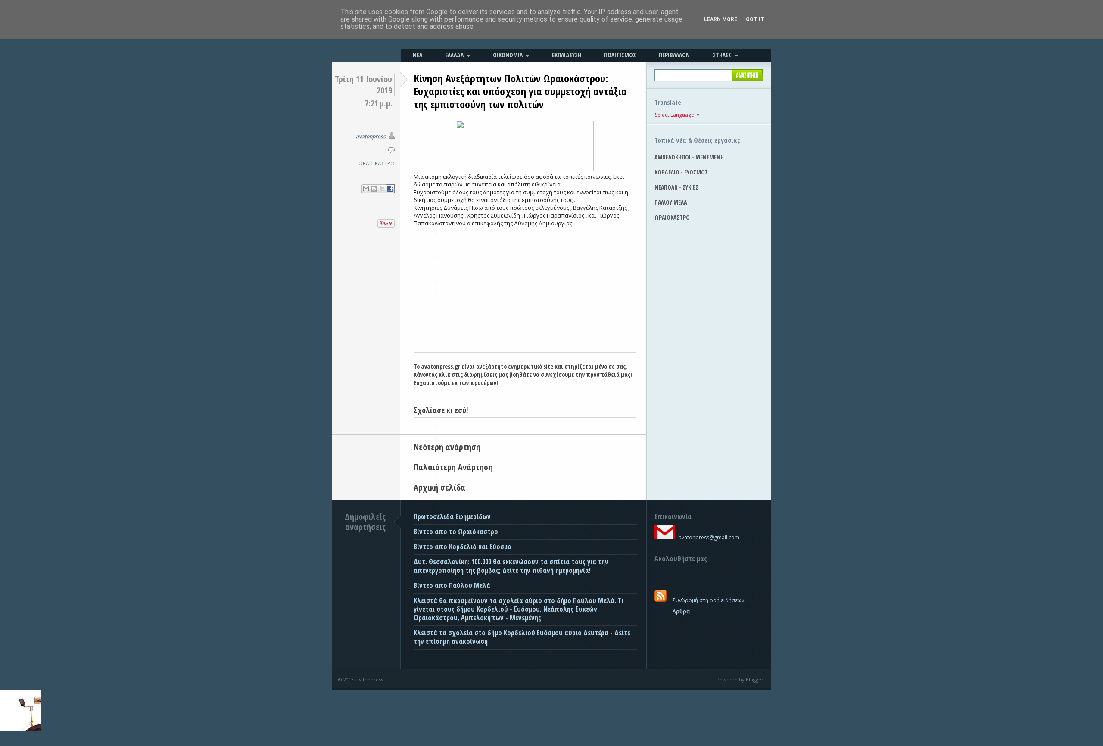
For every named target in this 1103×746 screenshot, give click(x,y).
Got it (755, 19)
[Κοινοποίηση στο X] (382, 188)
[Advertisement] (525, 287)
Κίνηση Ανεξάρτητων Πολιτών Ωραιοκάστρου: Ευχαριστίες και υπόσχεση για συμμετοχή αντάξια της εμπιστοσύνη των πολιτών (520, 91)
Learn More (720, 19)
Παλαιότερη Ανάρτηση (453, 467)
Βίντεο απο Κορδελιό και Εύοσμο (462, 546)
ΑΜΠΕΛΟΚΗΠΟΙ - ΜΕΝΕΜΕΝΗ (689, 157)
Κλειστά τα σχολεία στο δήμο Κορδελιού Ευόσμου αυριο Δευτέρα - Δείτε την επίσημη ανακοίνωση (522, 637)
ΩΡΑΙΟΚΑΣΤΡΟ (376, 163)
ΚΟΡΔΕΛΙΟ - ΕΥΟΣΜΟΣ (681, 172)
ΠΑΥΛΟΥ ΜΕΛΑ (670, 202)
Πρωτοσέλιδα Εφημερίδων (452, 516)
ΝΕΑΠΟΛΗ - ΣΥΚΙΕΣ (676, 187)
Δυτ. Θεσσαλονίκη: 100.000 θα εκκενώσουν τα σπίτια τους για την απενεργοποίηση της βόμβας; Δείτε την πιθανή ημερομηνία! (511, 566)
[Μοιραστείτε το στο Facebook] (390, 188)
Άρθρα (681, 611)
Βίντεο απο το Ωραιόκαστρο (456, 531)
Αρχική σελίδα (439, 487)
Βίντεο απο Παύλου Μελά (452, 585)
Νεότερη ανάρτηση (447, 447)
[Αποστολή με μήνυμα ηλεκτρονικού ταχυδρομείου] (365, 188)
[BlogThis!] (374, 188)
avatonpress (371, 136)
